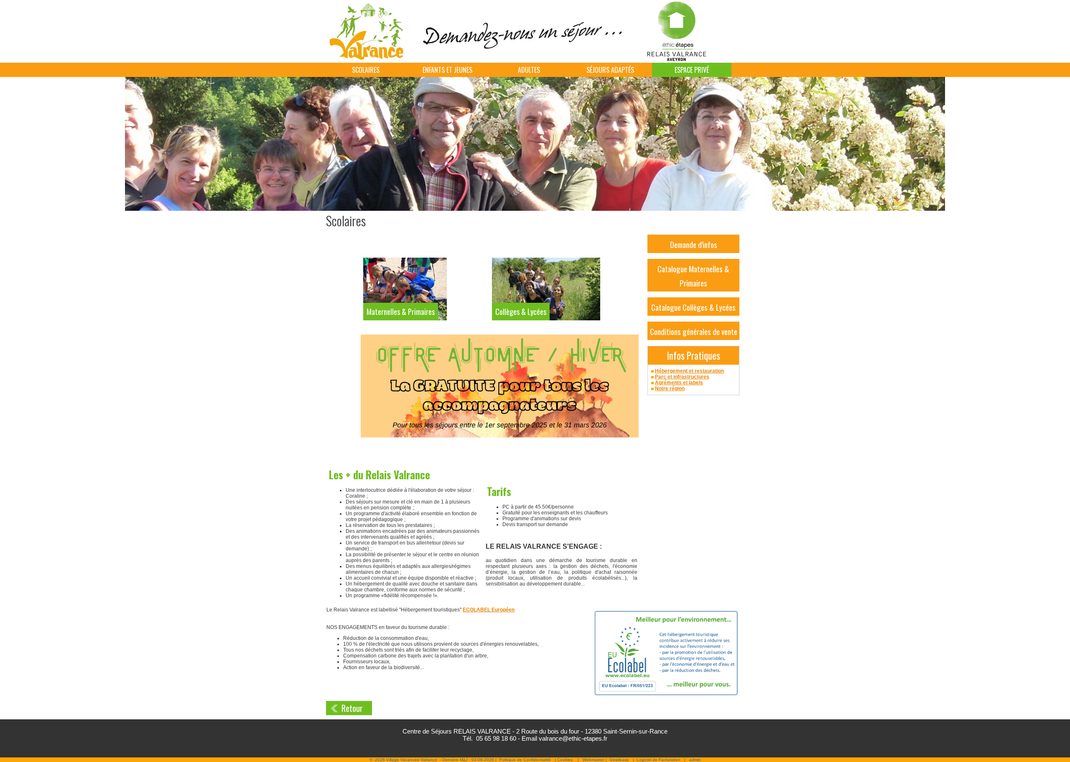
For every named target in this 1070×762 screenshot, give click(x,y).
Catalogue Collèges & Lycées (693, 307)
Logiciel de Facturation (658, 759)
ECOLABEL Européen (489, 610)
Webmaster (593, 759)
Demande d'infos (693, 244)
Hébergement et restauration (689, 371)
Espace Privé (692, 70)
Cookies (565, 759)
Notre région (670, 388)
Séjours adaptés (610, 70)
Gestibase (619, 759)
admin (695, 759)
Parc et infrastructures (682, 377)
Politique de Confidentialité (525, 759)
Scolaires (366, 70)
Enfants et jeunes (447, 70)
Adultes (529, 70)
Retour (352, 708)
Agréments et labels (679, 383)
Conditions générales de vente (693, 331)
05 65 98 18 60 (496, 738)
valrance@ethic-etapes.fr (573, 738)
